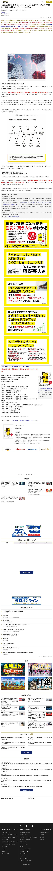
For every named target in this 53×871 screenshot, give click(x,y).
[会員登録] (49, 2)
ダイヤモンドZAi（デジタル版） (26, 839)
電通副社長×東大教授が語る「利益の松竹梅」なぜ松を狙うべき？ (13, 738)
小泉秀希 (3, 12)
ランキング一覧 (26, 572)
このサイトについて (6, 832)
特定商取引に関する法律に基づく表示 (9, 841)
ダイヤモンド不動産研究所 (25, 849)
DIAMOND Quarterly (24, 851)
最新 (7, 542)
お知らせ (42, 839)
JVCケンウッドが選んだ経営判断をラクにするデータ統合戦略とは (13, 747)
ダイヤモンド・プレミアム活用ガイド (9, 837)
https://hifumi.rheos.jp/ (13, 216)
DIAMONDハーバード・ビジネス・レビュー (29, 837)
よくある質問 (4, 846)
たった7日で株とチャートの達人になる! (30, 202)
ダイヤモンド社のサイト (25, 829)
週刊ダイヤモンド (23, 834)
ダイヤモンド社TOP (44, 832)
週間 (33, 542)
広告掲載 (3, 849)
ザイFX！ (22, 846)
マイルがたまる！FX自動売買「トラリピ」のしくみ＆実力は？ (40, 738)
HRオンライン (23, 853)
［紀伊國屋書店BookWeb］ (24, 420)
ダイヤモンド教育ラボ (24, 858)
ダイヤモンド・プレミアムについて (9, 834)
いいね (45, 542)
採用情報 (42, 837)
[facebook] (26, 826)
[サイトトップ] (5, 2)
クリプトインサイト (24, 856)
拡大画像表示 (10, 163)
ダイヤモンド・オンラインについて (10, 829)
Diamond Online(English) (25, 832)
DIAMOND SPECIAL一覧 (7, 798)
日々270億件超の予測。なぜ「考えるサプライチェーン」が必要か (13, 743)
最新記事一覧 (26, 790)
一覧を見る (26, 752)
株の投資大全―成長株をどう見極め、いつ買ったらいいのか (45, 390)
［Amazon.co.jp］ (15, 420)
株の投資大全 (6, 13)
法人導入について (5, 853)
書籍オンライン (23, 841)
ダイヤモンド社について (45, 829)
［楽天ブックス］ (34, 420)
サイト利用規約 (5, 839)
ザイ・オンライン (23, 844)
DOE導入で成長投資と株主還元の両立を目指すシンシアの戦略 (40, 743)
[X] (20, 826)
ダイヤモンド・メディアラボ (26, 860)
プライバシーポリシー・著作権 (8, 844)
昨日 (20, 542)
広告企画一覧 (31, 798)
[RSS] (32, 826)
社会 (2, 13)
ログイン (43, 1)
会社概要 (42, 834)
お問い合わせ (4, 851)
